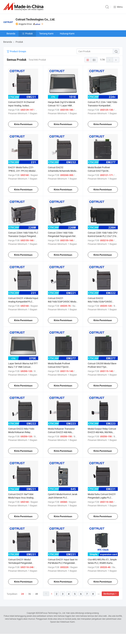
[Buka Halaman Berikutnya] (116, 59)
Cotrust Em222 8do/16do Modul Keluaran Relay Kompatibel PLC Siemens (21, 432)
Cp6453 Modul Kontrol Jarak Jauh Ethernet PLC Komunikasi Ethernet (62, 498)
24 (22, 594)
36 (29, 593)
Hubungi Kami (67, 33)
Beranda (11, 33)
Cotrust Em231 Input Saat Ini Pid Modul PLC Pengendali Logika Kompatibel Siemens (62, 563)
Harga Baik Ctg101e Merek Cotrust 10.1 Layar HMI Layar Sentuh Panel (61, 105)
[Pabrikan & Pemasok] (24, 6)
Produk (29, 33)
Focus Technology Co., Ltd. (54, 613)
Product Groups (17, 51)
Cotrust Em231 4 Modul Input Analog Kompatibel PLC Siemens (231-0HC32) (23, 302)
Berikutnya (109, 593)
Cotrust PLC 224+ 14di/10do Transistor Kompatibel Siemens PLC (102, 105)
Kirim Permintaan (23, 124)
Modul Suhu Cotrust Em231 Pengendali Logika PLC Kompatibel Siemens (102, 498)
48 (36, 593)
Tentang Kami (46, 33)
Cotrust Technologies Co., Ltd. (35, 19)
